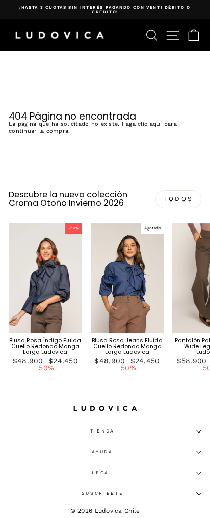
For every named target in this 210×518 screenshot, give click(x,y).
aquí (156, 124)
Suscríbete (103, 493)
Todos (178, 199)
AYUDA (102, 451)
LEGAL (102, 472)
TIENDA (102, 431)
